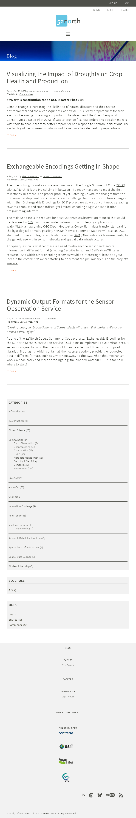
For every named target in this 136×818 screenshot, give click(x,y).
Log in (12, 614)
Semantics (20, 464)
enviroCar (13, 487)
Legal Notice (68, 696)
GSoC (22, 179)
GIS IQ (12, 590)
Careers (68, 679)
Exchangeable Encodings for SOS (44, 202)
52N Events (68, 665)
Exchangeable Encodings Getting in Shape (63, 166)
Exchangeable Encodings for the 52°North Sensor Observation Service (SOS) (66, 340)
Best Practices (16, 420)
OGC (46, 226)
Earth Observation (24, 443)
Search (125, 10)
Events (68, 660)
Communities (26, 94)
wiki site (12, 263)
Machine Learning (18, 525)
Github (113, 3)
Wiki (127, 3)
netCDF (59, 231)
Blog (110, 10)
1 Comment (50, 318)
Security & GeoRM (24, 461)
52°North (13, 411)
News (96, 10)
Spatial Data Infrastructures (23, 547)
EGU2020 (13, 477)
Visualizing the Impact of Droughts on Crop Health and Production (64, 77)
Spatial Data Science (19, 556)
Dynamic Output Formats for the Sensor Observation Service (60, 305)
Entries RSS (15, 619)
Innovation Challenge (20, 506)
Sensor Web (32, 179)
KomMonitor (15, 515)
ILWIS (17, 454)
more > (11, 135)
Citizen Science (16, 430)
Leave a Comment (62, 91)
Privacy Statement (68, 712)
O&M (77, 235)
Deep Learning (22, 528)
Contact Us (68, 691)
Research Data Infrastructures (25, 538)
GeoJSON (68, 356)
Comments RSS (17, 625)
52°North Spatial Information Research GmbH (68, 21)
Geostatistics (21, 450)
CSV (30, 222)
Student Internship (19, 566)
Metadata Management (26, 457)
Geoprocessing (22, 446)
